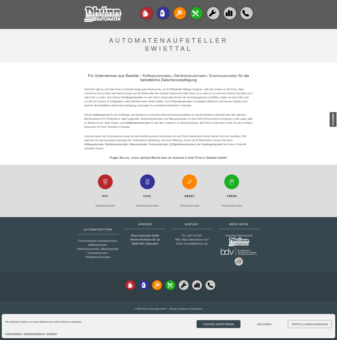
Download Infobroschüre (239, 235)
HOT (105, 196)
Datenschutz (197, 308)
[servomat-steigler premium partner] (238, 265)
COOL (147, 196)
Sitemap (173, 308)
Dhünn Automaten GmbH (154, 308)
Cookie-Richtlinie (13, 333)
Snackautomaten (223, 75)
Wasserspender (138, 144)
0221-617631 (194, 235)
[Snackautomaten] (189, 182)
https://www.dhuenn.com (195, 239)
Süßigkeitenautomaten (137, 122)
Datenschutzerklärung (34, 333)
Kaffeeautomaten (157, 75)
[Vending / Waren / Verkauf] (196, 19)
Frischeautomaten (182, 101)
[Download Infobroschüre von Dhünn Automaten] (239, 245)
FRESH (232, 196)
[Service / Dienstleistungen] (213, 19)
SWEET (189, 196)
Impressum (51, 333)
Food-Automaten (87, 240)
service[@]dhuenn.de (196, 243)
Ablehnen (264, 324)
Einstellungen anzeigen (310, 324)
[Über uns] (230, 13)
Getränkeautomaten (190, 75)
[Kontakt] (246, 19)
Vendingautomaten (132, 97)
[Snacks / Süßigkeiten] (180, 19)
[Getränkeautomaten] (163, 19)
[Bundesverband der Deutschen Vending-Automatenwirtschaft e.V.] (239, 255)
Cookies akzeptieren (218, 324)
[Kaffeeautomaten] (146, 19)
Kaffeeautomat (101, 114)
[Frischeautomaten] (231, 182)
